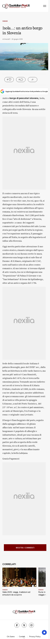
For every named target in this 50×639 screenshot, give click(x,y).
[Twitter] (24, 625)
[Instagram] (31, 625)
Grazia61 (7, 39)
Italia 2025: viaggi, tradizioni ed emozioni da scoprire (16, 593)
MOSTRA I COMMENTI (25, 548)
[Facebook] (16, 625)
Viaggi (5, 21)
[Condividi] (32, 79)
